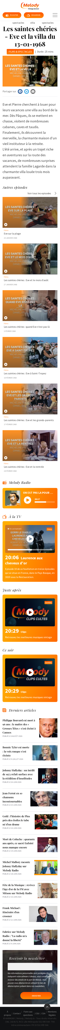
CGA (43, 1013)
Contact (17, 1013)
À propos (7, 1013)
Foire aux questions (28, 1013)
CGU (37, 1013)
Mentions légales (52, 1013)
